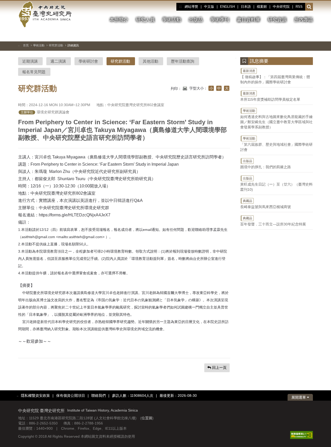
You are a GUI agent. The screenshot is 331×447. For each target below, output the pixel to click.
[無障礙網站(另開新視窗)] (301, 435)
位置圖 (146, 418)
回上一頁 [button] (219, 367)
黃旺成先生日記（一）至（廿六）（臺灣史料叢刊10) (276, 184)
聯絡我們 (98, 395)
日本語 (246, 7)
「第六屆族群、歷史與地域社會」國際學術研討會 (276, 144)
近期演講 (30, 61)
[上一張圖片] (290, 35)
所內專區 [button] (303, 19)
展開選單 (299, 397)
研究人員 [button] (145, 19)
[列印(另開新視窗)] (185, 88)
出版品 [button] (196, 19)
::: (180, 7)
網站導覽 (191, 7)
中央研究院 (281, 7)
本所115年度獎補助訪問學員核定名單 (270, 96)
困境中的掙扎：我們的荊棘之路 (265, 164)
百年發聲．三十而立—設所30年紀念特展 (273, 221)
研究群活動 (56, 45)
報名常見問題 (34, 72)
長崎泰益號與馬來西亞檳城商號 (265, 204)
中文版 (209, 7)
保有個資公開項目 (70, 395)
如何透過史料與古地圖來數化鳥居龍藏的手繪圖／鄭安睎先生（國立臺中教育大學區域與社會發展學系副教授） (276, 119)
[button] (309, 7)
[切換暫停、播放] (281, 35)
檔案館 (262, 7)
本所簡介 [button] (119, 19)
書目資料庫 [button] (248, 19)
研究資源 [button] (277, 19)
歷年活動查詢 (182, 61)
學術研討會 (88, 61)
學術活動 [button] (171, 19)
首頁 (26, 45)
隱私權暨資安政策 (35, 395)
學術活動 (38, 45)
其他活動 (150, 61)
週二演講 (58, 61)
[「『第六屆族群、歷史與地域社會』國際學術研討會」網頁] (309, 35)
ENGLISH (227, 7)
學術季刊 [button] (219, 19)
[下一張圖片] (300, 35)
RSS (299, 7)
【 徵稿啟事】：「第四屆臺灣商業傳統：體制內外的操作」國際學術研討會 (275, 76)
